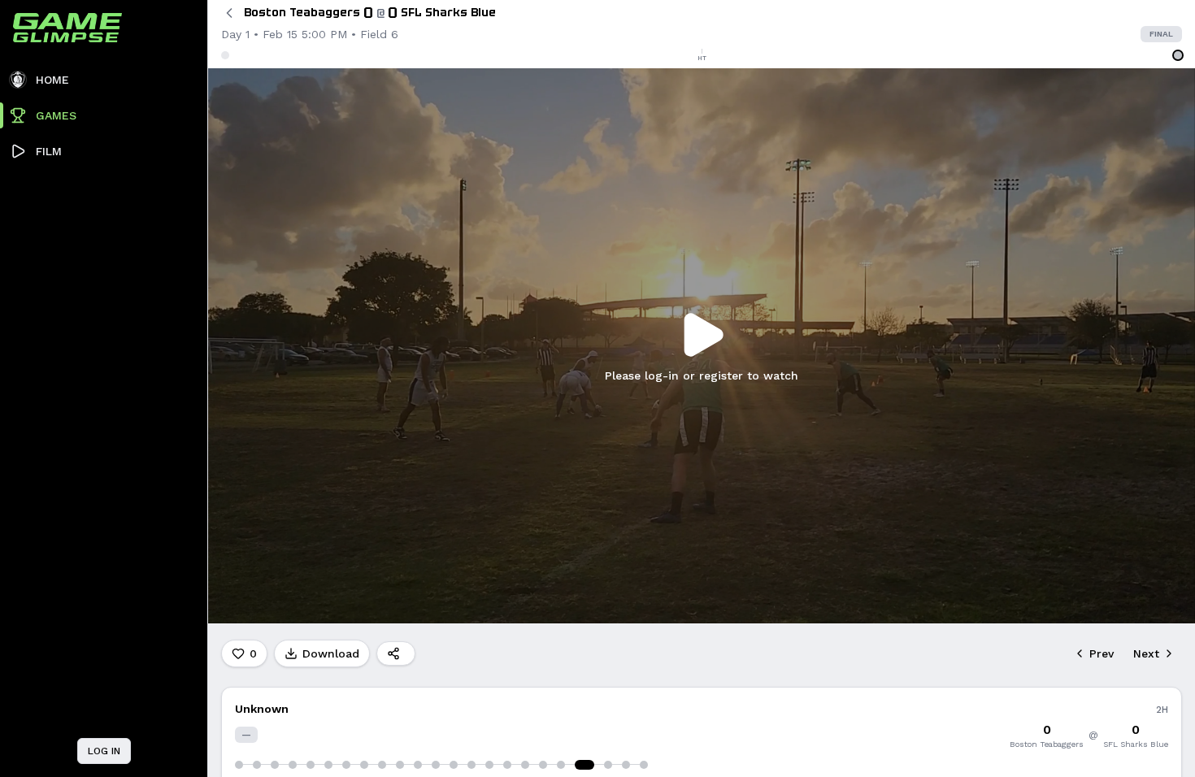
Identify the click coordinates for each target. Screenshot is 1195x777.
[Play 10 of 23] (400, 765)
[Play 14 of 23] (471, 765)
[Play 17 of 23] (525, 765)
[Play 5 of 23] (310, 765)
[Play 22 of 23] (626, 765)
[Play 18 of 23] (543, 765)
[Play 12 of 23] (436, 765)
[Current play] (584, 765)
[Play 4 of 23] (293, 765)
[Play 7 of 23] (346, 765)
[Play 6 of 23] (328, 765)
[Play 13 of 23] (454, 765)
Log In (104, 751)
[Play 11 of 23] (418, 765)
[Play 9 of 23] (382, 765)
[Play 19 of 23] (561, 765)
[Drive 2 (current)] (1178, 55)
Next (1146, 653)
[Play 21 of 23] (608, 765)
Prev (1101, 653)
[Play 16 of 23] (507, 765)
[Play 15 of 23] (489, 765)
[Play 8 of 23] (364, 765)
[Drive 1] (225, 55)
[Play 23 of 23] (644, 765)
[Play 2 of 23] (257, 765)
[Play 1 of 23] (239, 765)
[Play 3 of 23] (275, 765)
